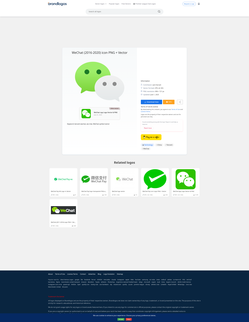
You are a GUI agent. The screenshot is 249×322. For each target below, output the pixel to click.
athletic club (155, 284)
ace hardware (104, 284)
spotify (124, 284)
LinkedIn (163, 284)
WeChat (146, 149)
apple (127, 279)
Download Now (153, 102)
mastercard (117, 284)
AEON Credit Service (184, 282)
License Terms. (145, 111)
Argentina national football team (126, 282)
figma (58, 282)
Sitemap (120, 274)
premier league (139, 284)
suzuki (130, 284)
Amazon (83, 282)
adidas (169, 279)
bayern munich (171, 282)
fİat (82, 279)
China (160, 145)
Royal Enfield (172, 284)
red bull (189, 279)
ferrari (94, 279)
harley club (94, 284)
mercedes (107, 279)
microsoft (147, 282)
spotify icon (85, 284)
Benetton (91, 282)
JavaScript (66, 284)
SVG (170, 102)
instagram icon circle (55, 284)
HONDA (99, 279)
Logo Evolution (108, 274)
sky (111, 284)
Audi (158, 282)
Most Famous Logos (66, 279)
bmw (163, 282)
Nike (132, 279)
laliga (140, 282)
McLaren (65, 287)
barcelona (51, 282)
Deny (128, 319)
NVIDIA (73, 284)
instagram (120, 279)
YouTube (138, 279)
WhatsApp (181, 284)
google (77, 279)
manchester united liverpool (70, 282)
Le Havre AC (177, 279)
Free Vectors (126, 4)
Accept (121, 319)
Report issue (148, 128)
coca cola (189, 284)
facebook (87, 279)
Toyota (97, 282)
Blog (99, 274)
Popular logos (114, 4)
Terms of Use (175, 109)
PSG (183, 279)
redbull (163, 279)
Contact (83, 274)
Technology (148, 145)
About (50, 274)
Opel (78, 284)
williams (103, 282)
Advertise (91, 274)
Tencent (169, 145)
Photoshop (111, 282)
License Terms (72, 274)
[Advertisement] (124, 32)
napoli (154, 282)
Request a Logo (189, 4)
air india (152, 279)
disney (148, 284)
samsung (145, 279)
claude (113, 279)
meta (158, 279)
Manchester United (54, 287)
